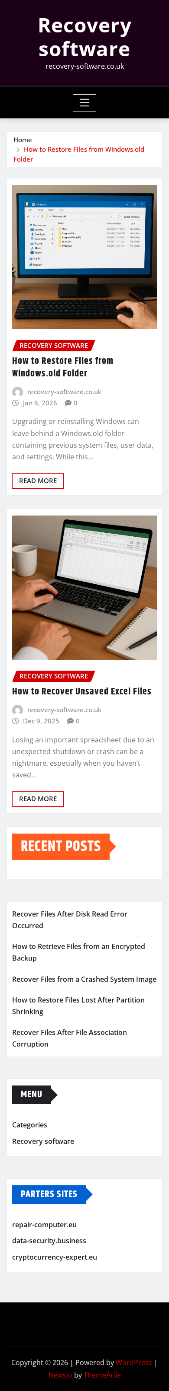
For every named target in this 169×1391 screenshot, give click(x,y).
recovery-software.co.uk (64, 391)
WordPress (134, 1362)
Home (22, 139)
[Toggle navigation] (85, 102)
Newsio (60, 1375)
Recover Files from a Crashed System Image (84, 979)
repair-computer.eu (44, 1224)
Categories (29, 1125)
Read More (38, 480)
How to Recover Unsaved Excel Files (82, 691)
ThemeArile (102, 1375)
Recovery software (85, 36)
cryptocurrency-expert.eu (54, 1257)
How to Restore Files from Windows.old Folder (63, 367)
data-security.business (49, 1240)
